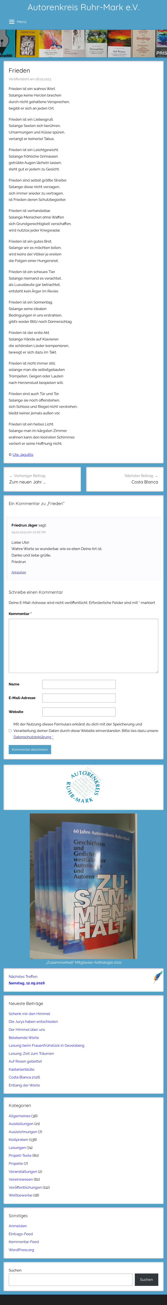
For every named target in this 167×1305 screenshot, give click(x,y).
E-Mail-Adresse (22, 698)
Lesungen (17, 1147)
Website (16, 712)
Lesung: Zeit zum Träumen (31, 1053)
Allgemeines (19, 1116)
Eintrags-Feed (21, 1234)
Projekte (16, 1163)
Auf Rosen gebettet (25, 1061)
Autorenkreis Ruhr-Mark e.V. (83, 7)
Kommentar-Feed (24, 1242)
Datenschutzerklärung (32, 737)
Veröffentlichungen (25, 1187)
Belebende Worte (24, 1037)
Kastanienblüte (21, 1069)
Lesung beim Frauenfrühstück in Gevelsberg (46, 1045)
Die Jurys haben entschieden (33, 1021)
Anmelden (18, 1226)
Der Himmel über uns (27, 1029)
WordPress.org (21, 1250)
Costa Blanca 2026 (24, 1077)
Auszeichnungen (23, 1132)
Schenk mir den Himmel (29, 1014)
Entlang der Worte (24, 1085)
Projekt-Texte (20, 1155)
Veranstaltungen (23, 1171)
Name (14, 684)
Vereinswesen (21, 1179)
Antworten (19, 572)
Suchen (15, 1270)
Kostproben (18, 1139)
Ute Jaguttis (23, 454)
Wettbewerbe (20, 1195)
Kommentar (20, 614)
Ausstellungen (21, 1124)
